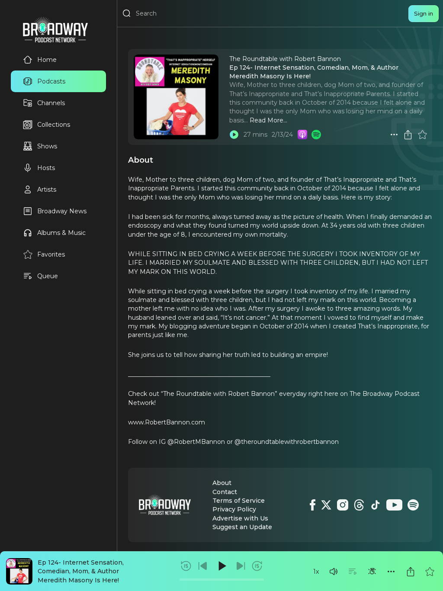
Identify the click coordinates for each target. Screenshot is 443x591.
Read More (266, 120)
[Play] (221, 566)
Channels (51, 103)
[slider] (221, 579)
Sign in (423, 13)
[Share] (410, 571)
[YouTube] (394, 505)
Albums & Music (61, 233)
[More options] (391, 571)
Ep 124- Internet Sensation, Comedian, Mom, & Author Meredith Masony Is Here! (81, 571)
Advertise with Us (240, 518)
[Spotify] (413, 505)
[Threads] (359, 505)
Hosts (46, 168)
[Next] (240, 566)
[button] (333, 571)
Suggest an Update (242, 527)
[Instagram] (342, 505)
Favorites (51, 254)
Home (47, 60)
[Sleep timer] (372, 571)
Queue (47, 276)
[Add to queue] (352, 571)
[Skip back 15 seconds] (186, 566)
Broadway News (62, 211)
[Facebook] (312, 505)
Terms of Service (238, 500)
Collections (53, 124)
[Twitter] (326, 505)
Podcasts (51, 81)
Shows (47, 146)
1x (316, 571)
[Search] (127, 13)
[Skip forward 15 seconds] (257, 566)
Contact (224, 492)
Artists (46, 189)
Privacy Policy (234, 509)
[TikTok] (375, 505)
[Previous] (203, 566)
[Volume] (333, 571)
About (221, 483)
